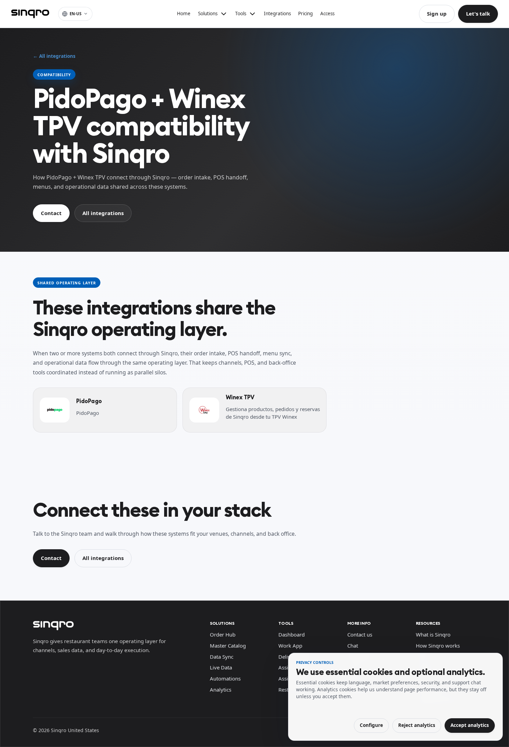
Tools (285, 623)
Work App (290, 645)
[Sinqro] (30, 13)
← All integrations (54, 56)
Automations (225, 678)
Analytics (220, 689)
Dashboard (291, 634)
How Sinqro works (438, 645)
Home (183, 13)
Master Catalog (228, 645)
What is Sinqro (433, 634)
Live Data (221, 667)
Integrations (277, 13)
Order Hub (222, 634)
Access (327, 13)
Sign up (437, 13)
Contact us (359, 634)
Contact (51, 213)
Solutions (222, 623)
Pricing (305, 13)
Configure (371, 725)
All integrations (103, 213)
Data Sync (221, 656)
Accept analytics (469, 725)
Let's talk (478, 13)
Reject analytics (416, 725)
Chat (352, 645)
